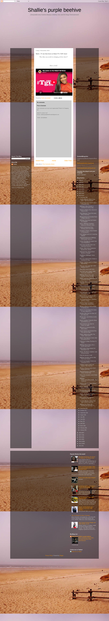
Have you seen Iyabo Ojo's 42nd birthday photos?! (88, 266)
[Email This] (55, 98)
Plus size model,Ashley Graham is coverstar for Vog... (88, 259)
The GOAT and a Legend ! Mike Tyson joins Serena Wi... (87, 272)
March (82, 425)
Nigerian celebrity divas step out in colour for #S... (88, 210)
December (83, 197)
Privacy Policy (49, 555)
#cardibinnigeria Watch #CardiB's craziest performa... (88, 391)
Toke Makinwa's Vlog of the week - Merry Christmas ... (88, 214)
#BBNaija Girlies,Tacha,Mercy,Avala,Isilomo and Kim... (88, 380)
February (82, 427)
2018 (80, 432)
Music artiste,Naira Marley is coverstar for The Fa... (87, 398)
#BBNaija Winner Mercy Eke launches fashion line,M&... (87, 275)
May (81, 421)
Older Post (68, 160)
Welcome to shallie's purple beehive (81, 536)
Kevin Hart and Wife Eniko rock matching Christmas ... (87, 245)
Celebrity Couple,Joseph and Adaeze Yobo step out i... (87, 365)
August (82, 415)
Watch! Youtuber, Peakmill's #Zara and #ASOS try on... (88, 321)
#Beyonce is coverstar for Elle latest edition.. (87, 328)
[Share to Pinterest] (61, 98)
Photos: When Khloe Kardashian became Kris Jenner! (88, 249)
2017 (80, 435)
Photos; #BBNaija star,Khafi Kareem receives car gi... (87, 387)
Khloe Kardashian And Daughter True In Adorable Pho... (87, 286)
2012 (80, 445)
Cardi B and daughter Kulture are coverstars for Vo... (88, 361)
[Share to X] (58, 98)
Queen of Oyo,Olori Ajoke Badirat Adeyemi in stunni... (88, 384)
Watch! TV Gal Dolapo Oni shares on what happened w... (88, 310)
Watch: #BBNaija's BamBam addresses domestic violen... (87, 224)
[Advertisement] (54, 32)
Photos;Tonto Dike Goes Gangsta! (87, 477)
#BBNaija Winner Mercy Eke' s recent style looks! (87, 345)
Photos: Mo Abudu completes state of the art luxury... (88, 352)
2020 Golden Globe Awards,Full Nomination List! (87, 349)
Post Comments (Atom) (48, 164)
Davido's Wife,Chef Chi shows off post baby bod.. (88, 314)
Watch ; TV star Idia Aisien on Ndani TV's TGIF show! (87, 394)
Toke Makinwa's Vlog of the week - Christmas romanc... (88, 293)
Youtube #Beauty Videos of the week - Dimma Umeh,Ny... (87, 200)
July (81, 417)
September (83, 412)
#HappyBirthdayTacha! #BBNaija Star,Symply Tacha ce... (88, 238)
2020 (80, 193)
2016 (80, 437)
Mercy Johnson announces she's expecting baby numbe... (88, 296)
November (83, 408)
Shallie (15, 164)
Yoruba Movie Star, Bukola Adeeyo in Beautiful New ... (88, 203)
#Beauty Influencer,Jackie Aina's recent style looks (88, 368)
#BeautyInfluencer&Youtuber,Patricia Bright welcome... (88, 217)
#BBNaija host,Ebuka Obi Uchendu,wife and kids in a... (87, 405)
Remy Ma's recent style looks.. (87, 269)
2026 (80, 180)
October (82, 410)
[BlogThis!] (56, 98)
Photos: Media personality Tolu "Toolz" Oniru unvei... (87, 335)
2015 (80, 439)
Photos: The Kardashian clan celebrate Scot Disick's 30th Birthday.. (86, 508)
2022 (80, 189)
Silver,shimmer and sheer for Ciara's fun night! (87, 324)
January (82, 430)
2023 (80, 186)
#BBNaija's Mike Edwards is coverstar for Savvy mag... (87, 207)
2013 (80, 443)
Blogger (61, 555)
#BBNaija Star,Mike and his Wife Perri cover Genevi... (88, 358)
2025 (80, 182)
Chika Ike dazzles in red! (86, 355)
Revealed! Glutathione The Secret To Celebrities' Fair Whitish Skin (87, 457)
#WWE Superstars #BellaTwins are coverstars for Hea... (88, 279)
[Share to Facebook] (59, 98)
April (81, 423)
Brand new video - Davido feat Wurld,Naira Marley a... (87, 289)
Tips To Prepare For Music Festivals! (81, 515)
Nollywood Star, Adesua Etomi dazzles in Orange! (87, 252)
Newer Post (40, 160)
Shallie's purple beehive (54, 10)
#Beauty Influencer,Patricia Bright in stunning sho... (88, 307)
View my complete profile (17, 187)
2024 (80, 184)
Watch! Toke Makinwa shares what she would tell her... (88, 338)
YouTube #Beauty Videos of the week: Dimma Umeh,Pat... (87, 401)
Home (54, 160)
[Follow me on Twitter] (76, 551)
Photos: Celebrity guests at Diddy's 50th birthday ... (88, 263)
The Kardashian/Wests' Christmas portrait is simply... (88, 300)
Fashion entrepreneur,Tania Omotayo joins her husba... (87, 228)
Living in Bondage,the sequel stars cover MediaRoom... (88, 242)
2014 (80, 441)
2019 (80, 195)
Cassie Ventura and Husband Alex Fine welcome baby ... (88, 331)
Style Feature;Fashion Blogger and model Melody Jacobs (87, 523)
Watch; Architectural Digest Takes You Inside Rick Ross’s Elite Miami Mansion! (86, 539)
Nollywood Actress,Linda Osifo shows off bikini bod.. (87, 372)
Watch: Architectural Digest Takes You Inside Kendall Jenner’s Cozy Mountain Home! (87, 468)
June (81, 419)
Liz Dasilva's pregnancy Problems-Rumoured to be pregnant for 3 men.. (87, 487)
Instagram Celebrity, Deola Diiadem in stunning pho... (88, 231)
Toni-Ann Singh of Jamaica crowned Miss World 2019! (87, 303)
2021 (80, 191)
